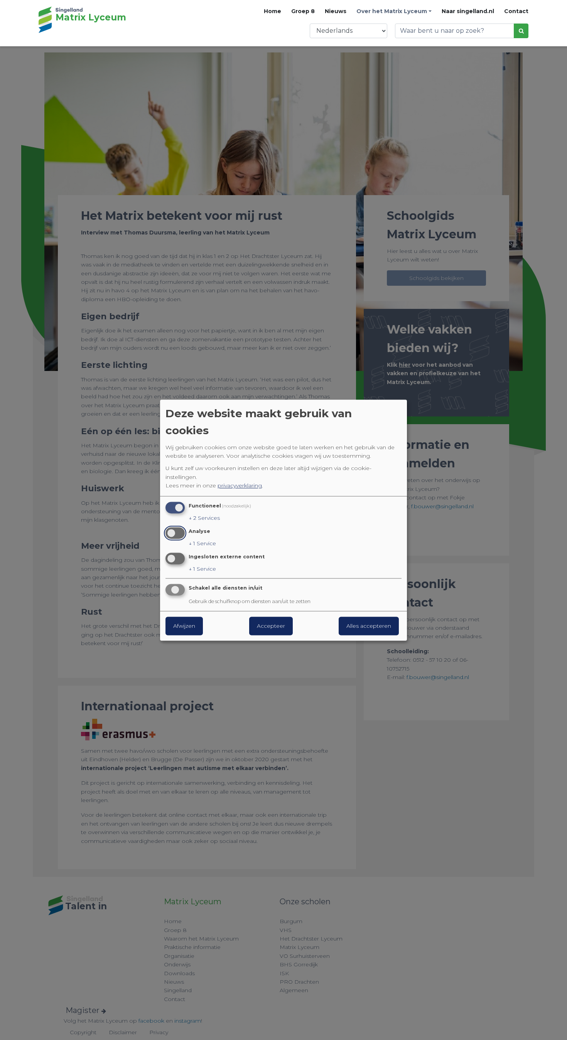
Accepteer (271, 625)
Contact (516, 11)
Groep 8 (303, 11)
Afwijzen (184, 625)
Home (272, 11)
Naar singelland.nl (468, 11)
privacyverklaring (240, 485)
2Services (204, 518)
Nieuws (335, 11)
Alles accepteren (368, 625)
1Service (202, 543)
